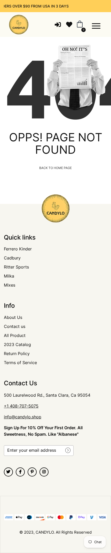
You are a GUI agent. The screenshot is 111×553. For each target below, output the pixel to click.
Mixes (9, 285)
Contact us (14, 326)
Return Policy (17, 353)
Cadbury (12, 257)
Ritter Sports (16, 267)
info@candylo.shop (22, 416)
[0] (79, 24)
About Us (13, 317)
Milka (9, 276)
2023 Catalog (17, 344)
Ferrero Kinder (18, 248)
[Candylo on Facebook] (20, 472)
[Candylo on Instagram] (44, 472)
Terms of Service (20, 362)
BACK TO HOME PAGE (55, 168)
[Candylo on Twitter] (8, 472)
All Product (15, 335)
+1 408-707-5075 (21, 406)
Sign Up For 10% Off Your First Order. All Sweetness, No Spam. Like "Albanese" (43, 431)
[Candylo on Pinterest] (32, 472)
